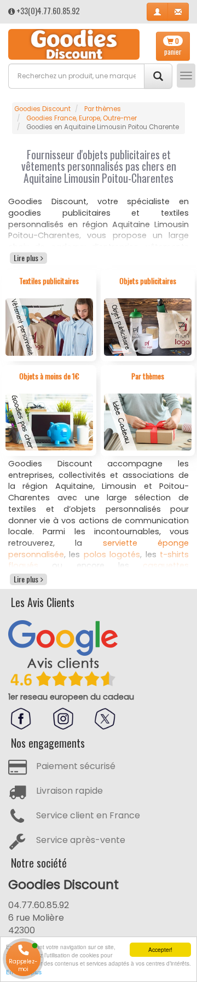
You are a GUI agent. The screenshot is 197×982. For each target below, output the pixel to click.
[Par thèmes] (148, 421)
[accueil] (74, 44)
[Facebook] (20, 719)
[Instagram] (63, 719)
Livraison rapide (69, 790)
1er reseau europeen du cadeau (71, 696)
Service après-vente (80, 840)
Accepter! (160, 949)
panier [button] (173, 46)
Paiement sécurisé (75, 766)
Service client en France (88, 815)
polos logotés (112, 554)
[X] (105, 719)
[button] (157, 12)
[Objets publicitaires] (148, 326)
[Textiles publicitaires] (49, 326)
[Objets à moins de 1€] (49, 421)
